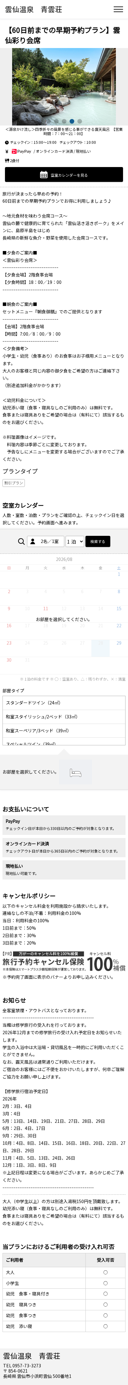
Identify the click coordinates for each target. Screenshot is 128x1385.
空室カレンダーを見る (69, 174)
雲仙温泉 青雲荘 (33, 9)
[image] (64, 87)
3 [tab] (64, 121)
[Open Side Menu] (118, 9)
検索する (97, 541)
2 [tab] (56, 121)
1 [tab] (49, 121)
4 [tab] (72, 121)
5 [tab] (80, 121)
